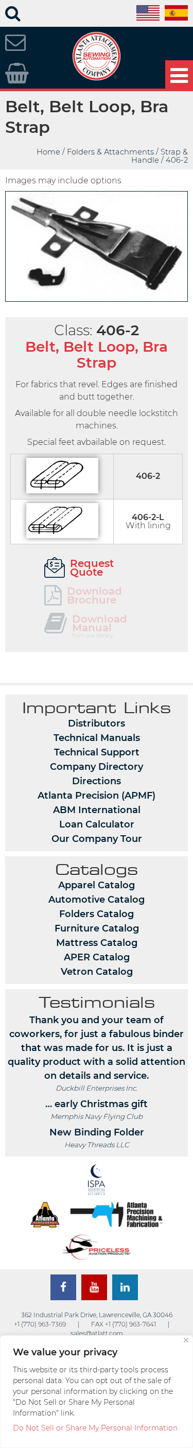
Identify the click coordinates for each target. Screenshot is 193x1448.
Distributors (96, 723)
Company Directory (96, 766)
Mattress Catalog (96, 943)
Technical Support (96, 752)
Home (48, 152)
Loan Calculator (96, 824)
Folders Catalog (96, 914)
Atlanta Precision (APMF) (96, 795)
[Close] (186, 1340)
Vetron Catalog (97, 971)
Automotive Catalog (96, 899)
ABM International (97, 810)
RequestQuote (92, 567)
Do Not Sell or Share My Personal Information (95, 1428)
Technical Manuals (97, 738)
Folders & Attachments (110, 152)
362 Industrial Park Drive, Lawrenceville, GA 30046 (96, 1315)
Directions (96, 781)
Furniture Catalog (97, 928)
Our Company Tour (96, 838)
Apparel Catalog (96, 885)
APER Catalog (97, 957)
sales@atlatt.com (97, 1333)
